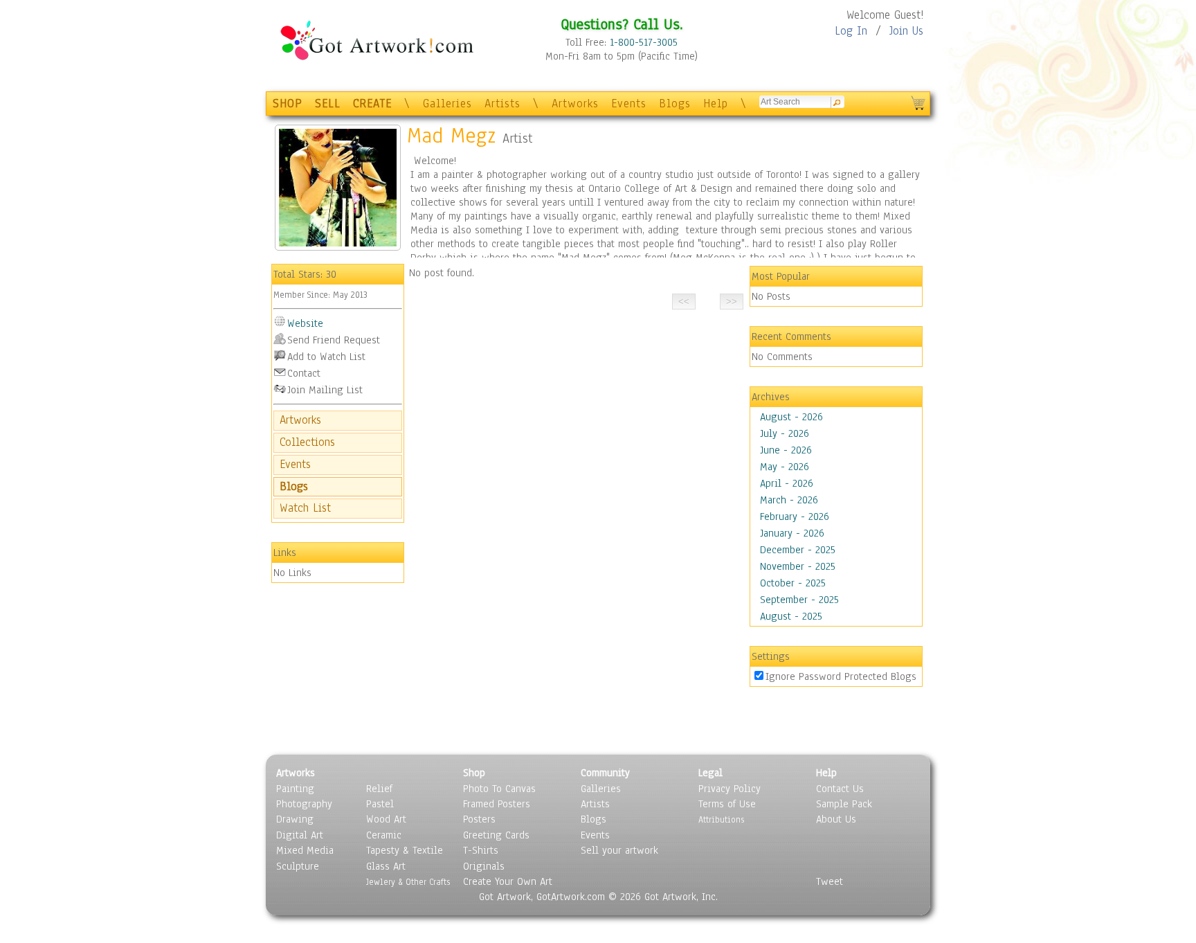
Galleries (447, 103)
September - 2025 (799, 600)
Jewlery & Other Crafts (408, 882)
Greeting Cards (496, 835)
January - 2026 (792, 533)
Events (628, 103)
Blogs (675, 103)
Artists (502, 103)
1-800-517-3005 (644, 42)
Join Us (906, 31)
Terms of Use (727, 804)
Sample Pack (844, 804)
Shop (474, 773)
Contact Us (840, 789)
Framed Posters (496, 804)
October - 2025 (793, 583)
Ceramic (383, 835)
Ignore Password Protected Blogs (840, 676)
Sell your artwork (619, 850)
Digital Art (299, 835)
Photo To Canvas (499, 789)
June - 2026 (786, 450)
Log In (851, 31)
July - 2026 (784, 433)
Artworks (575, 103)
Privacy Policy (729, 789)
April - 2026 (786, 483)
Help (715, 103)
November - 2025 (797, 566)
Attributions (721, 819)
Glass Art (386, 866)
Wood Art (386, 819)
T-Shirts (480, 850)
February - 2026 (794, 516)
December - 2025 (797, 550)
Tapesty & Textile (404, 850)
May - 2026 (784, 467)
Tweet (829, 881)
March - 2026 (789, 500)
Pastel (380, 804)
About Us (836, 819)
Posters (479, 819)
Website (305, 323)
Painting (295, 789)
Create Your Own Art (507, 881)
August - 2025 (791, 616)
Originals (484, 866)
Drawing (295, 819)
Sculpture (297, 866)
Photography (304, 804)
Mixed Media (305, 850)
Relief (379, 789)
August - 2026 (791, 417)
